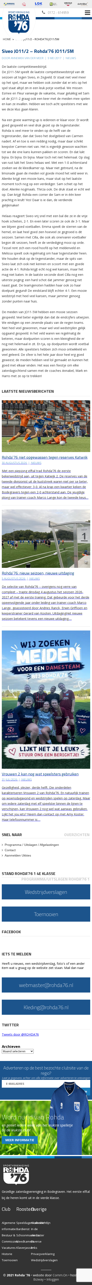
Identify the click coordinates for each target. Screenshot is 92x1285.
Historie (7, 1254)
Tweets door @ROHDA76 (20, 1034)
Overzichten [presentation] (77, 835)
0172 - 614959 (58, 12)
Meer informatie (19, 1140)
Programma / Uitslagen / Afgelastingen (32, 845)
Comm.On (60, 1275)
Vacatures (9, 1248)
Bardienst (22, 1229)
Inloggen (52, 1279)
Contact (10, 850)
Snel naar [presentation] (12, 835)
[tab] (12, 835)
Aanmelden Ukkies (18, 855)
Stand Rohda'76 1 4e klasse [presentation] (28, 874)
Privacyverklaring (42, 1254)
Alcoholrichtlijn (40, 1223)
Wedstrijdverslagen (44, 1260)
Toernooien (10, 1260)
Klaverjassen (25, 1248)
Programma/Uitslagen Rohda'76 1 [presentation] (55, 879)
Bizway (38, 1279)
